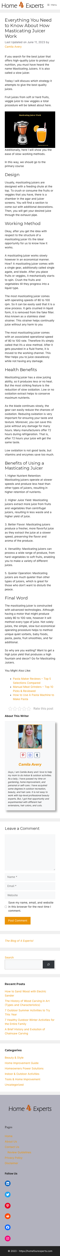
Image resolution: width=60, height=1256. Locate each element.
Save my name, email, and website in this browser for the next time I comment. (30, 906)
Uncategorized (14, 1084)
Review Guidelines (19, 1152)
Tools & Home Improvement (22, 1079)
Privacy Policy (13, 1157)
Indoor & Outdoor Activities (22, 1073)
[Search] (48, 965)
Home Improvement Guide (22, 1063)
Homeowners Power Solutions (24, 1068)
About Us (11, 1141)
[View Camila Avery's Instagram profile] (30, 755)
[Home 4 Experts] (23, 5)
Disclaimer (11, 1163)
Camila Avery (30, 764)
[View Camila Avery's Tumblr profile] (37, 755)
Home (8, 1136)
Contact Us (12, 1147)
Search (9, 957)
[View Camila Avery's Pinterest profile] (23, 755)
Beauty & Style (14, 1057)
